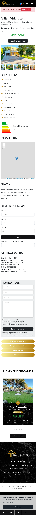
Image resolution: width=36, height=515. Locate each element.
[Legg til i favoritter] (18, 403)
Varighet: (4, 227)
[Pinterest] (24, 462)
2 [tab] (16, 429)
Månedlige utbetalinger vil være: (12, 241)
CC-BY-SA (31, 178)
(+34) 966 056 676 (26, 465)
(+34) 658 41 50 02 (12, 465)
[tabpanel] (18, 402)
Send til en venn (18, 350)
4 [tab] (19, 429)
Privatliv (30, 486)
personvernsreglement (7, 323)
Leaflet (8, 178)
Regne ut (18, 237)
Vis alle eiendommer (18, 436)
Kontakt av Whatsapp (18, 341)
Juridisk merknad (21, 486)
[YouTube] (18, 462)
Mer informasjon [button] (8, 502)
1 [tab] (14, 429)
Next (32, 54)
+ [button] (4, 144)
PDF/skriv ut (18, 355)
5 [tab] (21, 429)
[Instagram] (21, 462)
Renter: (4, 219)
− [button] (4, 147)
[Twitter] (14, 462)
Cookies (14, 488)
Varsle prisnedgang (18, 41)
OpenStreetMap (19, 178)
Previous (3, 54)
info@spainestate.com (19, 469)
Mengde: (4, 211)
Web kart (21, 488)
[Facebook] (11, 462)
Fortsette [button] (18, 507)
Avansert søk (26, 9)
